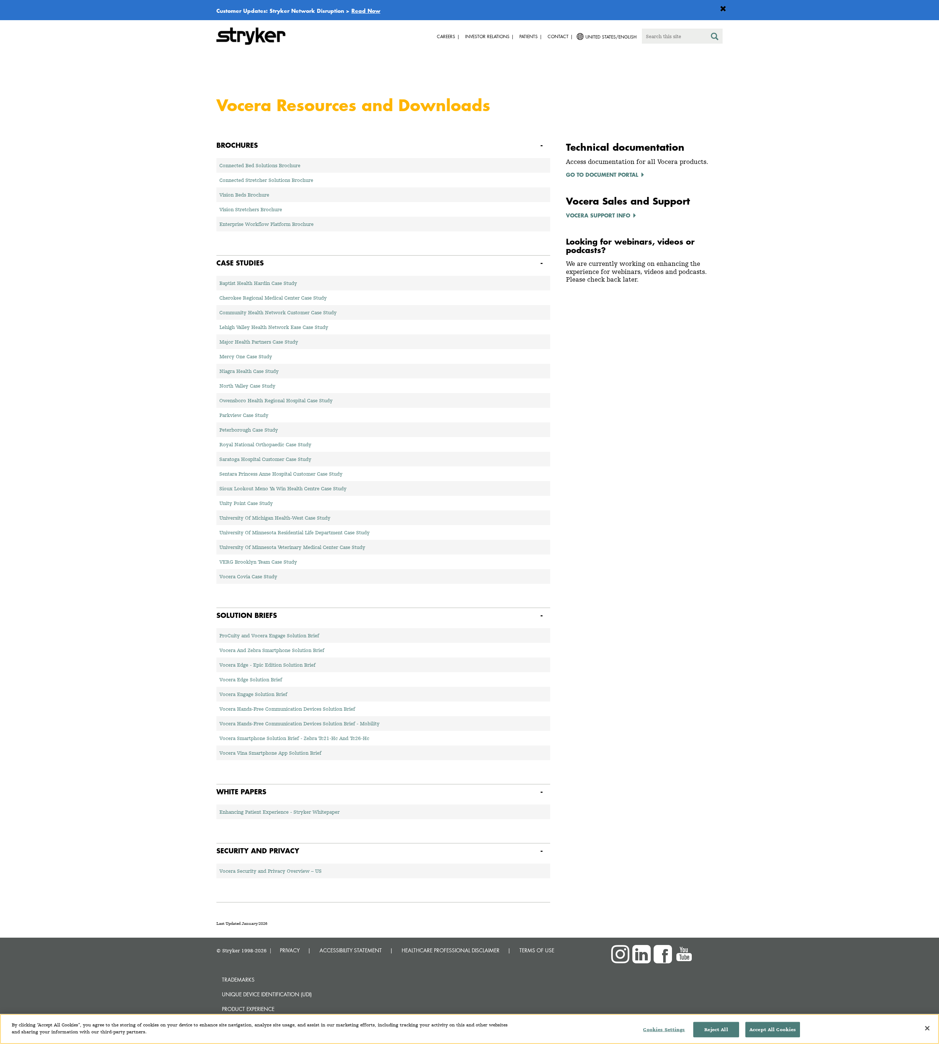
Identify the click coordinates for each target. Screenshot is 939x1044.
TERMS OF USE (536, 950)
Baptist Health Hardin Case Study (258, 283)
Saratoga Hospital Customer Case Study (265, 459)
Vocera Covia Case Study (248, 576)
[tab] (383, 145)
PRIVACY (290, 950)
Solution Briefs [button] (246, 615)
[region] (469, 1029)
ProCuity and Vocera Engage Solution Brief (269, 635)
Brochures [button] (237, 145)
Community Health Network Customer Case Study (278, 312)
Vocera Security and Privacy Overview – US (270, 871)
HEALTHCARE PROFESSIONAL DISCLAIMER (451, 950)
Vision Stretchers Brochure (250, 209)
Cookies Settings (664, 1029)
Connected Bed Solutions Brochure (259, 165)
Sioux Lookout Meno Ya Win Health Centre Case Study (283, 488)
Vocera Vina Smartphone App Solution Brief (270, 753)
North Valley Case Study (247, 386)
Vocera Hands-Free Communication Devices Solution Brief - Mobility (299, 723)
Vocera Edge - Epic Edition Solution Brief (267, 665)
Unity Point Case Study (246, 503)
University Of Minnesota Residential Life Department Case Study (294, 532)
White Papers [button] (241, 791)
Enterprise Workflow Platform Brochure (266, 224)
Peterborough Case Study (248, 430)
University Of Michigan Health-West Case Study (274, 518)
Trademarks (238, 979)
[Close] (927, 1028)
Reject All (716, 1029)
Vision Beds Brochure (244, 195)
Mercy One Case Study (245, 356)
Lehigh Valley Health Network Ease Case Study (273, 327)
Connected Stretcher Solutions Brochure (266, 180)
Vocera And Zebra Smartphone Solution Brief (271, 650)
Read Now (365, 10)
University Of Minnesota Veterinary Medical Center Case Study (292, 547)
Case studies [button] (240, 262)
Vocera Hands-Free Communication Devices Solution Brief (287, 709)
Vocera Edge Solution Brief (250, 679)
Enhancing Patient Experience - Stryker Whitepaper (279, 812)
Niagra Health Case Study (249, 371)
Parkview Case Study (243, 415)
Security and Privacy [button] (257, 850)
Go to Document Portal (602, 174)
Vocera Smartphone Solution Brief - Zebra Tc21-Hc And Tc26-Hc (294, 738)
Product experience (248, 1008)
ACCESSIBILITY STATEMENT (350, 950)
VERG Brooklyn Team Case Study (258, 562)
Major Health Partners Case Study (258, 342)
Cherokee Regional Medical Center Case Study (273, 298)
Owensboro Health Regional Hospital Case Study (276, 400)
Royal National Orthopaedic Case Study (265, 444)
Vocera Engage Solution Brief (253, 694)
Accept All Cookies (772, 1029)
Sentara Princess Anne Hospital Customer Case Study (281, 474)
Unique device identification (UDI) (267, 994)
